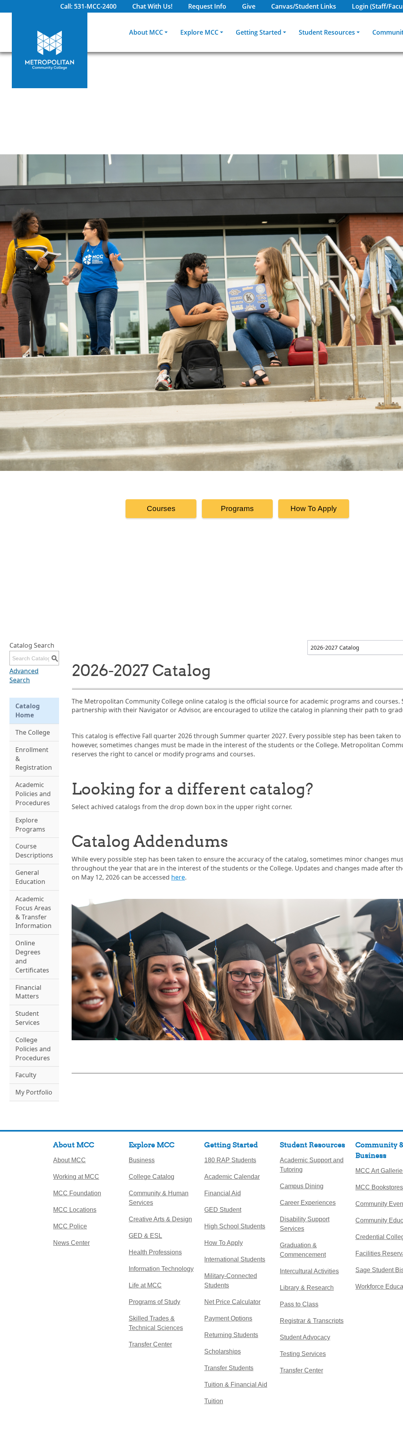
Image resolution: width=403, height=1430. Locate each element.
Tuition (213, 1401)
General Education (30, 877)
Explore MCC (199, 32)
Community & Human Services (159, 1198)
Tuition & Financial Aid (235, 1384)
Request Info (207, 6)
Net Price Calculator (232, 1301)
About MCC (146, 32)
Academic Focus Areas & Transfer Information (33, 912)
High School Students (234, 1226)
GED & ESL (145, 1235)
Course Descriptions (34, 850)
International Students (234, 1259)
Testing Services (303, 1353)
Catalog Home (27, 710)
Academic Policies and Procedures (33, 793)
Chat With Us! (152, 6)
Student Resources (327, 32)
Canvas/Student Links (303, 6)
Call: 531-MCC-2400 (88, 6)
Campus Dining (302, 1186)
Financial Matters (28, 992)
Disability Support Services (304, 1224)
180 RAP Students (230, 1160)
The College (32, 732)
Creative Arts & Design (160, 1219)
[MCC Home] (49, 50)
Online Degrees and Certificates (32, 956)
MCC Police (70, 1226)
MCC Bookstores (379, 1187)
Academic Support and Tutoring (312, 1165)
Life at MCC (145, 1285)
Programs (237, 508)
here (178, 877)
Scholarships (222, 1351)
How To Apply (313, 508)
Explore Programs (30, 825)
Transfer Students (228, 1368)
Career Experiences (308, 1202)
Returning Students (231, 1335)
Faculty (25, 1075)
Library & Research (307, 1287)
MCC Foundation (77, 1193)
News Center (71, 1242)
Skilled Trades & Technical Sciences (156, 1323)
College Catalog (151, 1176)
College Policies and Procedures (33, 1048)
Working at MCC (76, 1176)
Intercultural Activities (309, 1271)
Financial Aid (222, 1193)
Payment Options (228, 1318)
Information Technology (161, 1268)
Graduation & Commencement (303, 1250)
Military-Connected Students (230, 1281)
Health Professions (155, 1252)
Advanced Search (24, 675)
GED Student (222, 1209)
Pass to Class (299, 1304)
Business (142, 1160)
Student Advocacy (305, 1337)
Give (248, 6)
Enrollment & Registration (33, 758)
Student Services (27, 1018)
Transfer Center (150, 1344)
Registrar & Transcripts (312, 1320)
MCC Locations (74, 1209)
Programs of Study (154, 1301)
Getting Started (258, 32)
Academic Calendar (232, 1176)
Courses (161, 508)
